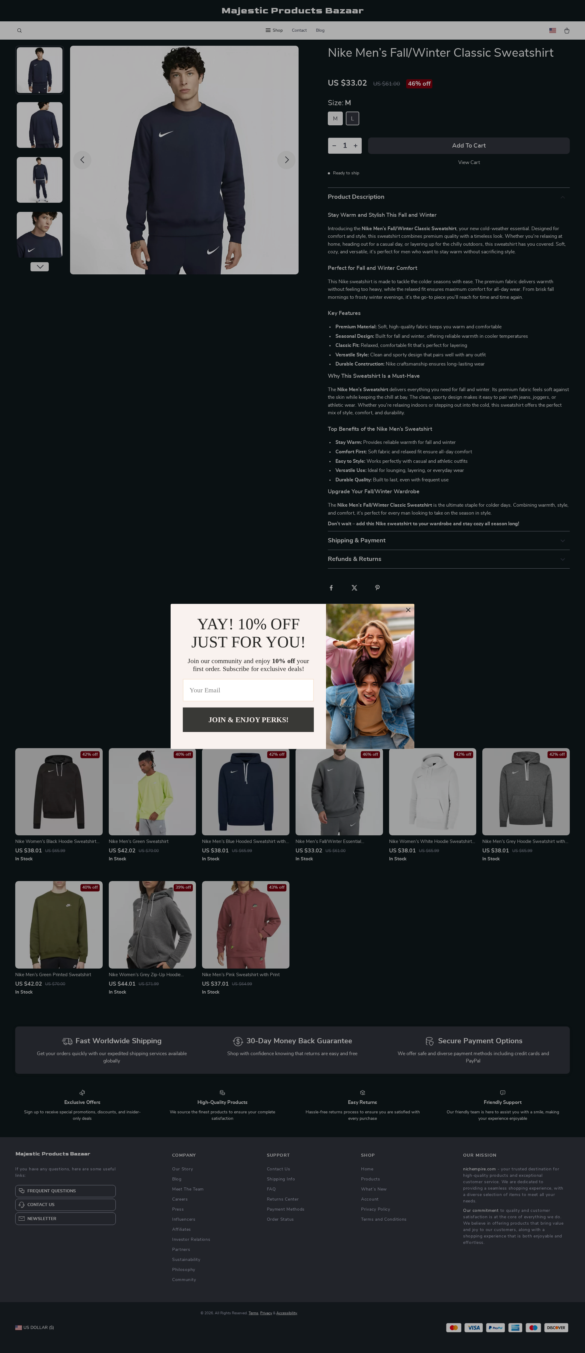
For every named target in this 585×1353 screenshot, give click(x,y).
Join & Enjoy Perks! (248, 720)
